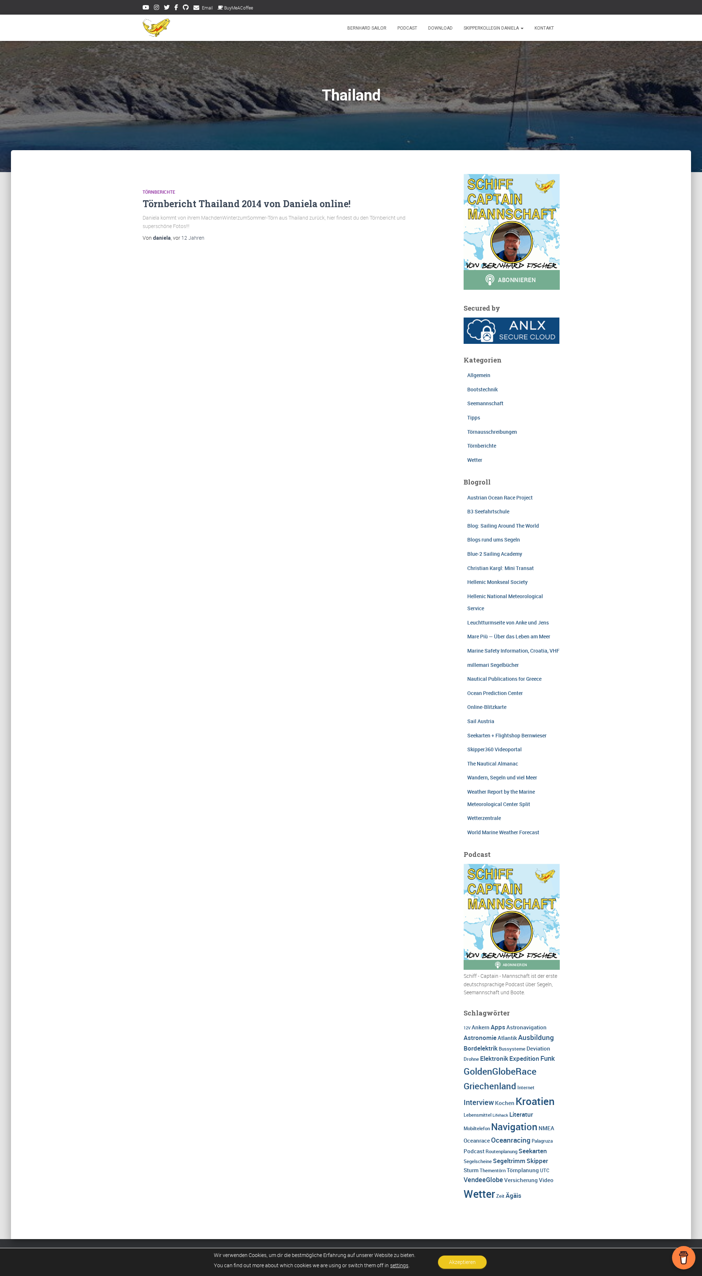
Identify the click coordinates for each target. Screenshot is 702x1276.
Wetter (474, 459)
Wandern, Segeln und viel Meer (502, 777)
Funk (547, 1058)
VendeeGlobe (483, 1179)
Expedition (524, 1058)
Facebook (176, 8)
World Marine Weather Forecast (503, 832)
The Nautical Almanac (492, 763)
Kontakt (544, 28)
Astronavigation (526, 1027)
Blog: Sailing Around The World (503, 525)
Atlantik (507, 1037)
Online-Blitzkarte (486, 706)
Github (186, 8)
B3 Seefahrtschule (488, 511)
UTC (544, 1170)
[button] (522, 28)
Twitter (167, 8)
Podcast (407, 28)
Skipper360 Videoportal (494, 749)
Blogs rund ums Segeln (493, 539)
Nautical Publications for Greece (504, 678)
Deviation (538, 1048)
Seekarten (532, 1151)
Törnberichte (159, 192)
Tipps (473, 417)
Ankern (481, 1027)
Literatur (521, 1114)
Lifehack (500, 1115)
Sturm (471, 1170)
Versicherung (521, 1180)
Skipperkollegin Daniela (492, 28)
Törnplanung (523, 1170)
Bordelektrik (481, 1048)
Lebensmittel (477, 1115)
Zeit (500, 1196)
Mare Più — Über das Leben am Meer (508, 636)
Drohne (471, 1059)
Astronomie (480, 1037)
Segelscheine (478, 1161)
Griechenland (490, 1086)
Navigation (514, 1126)
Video (546, 1180)
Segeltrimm (509, 1161)
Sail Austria (480, 721)
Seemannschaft (485, 403)
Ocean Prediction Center (495, 693)
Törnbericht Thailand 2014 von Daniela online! (247, 204)
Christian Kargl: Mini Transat (500, 568)
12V (467, 1027)
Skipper (537, 1161)
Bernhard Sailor (366, 28)
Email (207, 8)
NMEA (546, 1128)
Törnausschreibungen (492, 431)
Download (440, 28)
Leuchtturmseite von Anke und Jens (508, 622)
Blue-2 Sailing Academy (494, 553)
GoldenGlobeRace (500, 1071)
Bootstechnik (482, 389)
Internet (526, 1087)
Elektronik (494, 1058)
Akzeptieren (462, 1261)
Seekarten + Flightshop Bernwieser (507, 735)
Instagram (156, 8)
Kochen (504, 1102)
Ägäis (513, 1195)
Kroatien (535, 1101)
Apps (498, 1027)
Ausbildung (536, 1037)
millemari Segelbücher (493, 664)
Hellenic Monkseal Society (497, 581)
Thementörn (493, 1170)
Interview (479, 1102)
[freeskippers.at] (156, 28)
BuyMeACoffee (238, 8)
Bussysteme (512, 1048)
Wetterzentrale (484, 817)
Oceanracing (511, 1140)
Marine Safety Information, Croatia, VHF (513, 650)
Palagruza (542, 1141)
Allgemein (478, 375)
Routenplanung (501, 1151)
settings (399, 1265)
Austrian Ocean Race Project (500, 497)
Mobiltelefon (477, 1128)
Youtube (146, 8)
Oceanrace (477, 1140)
